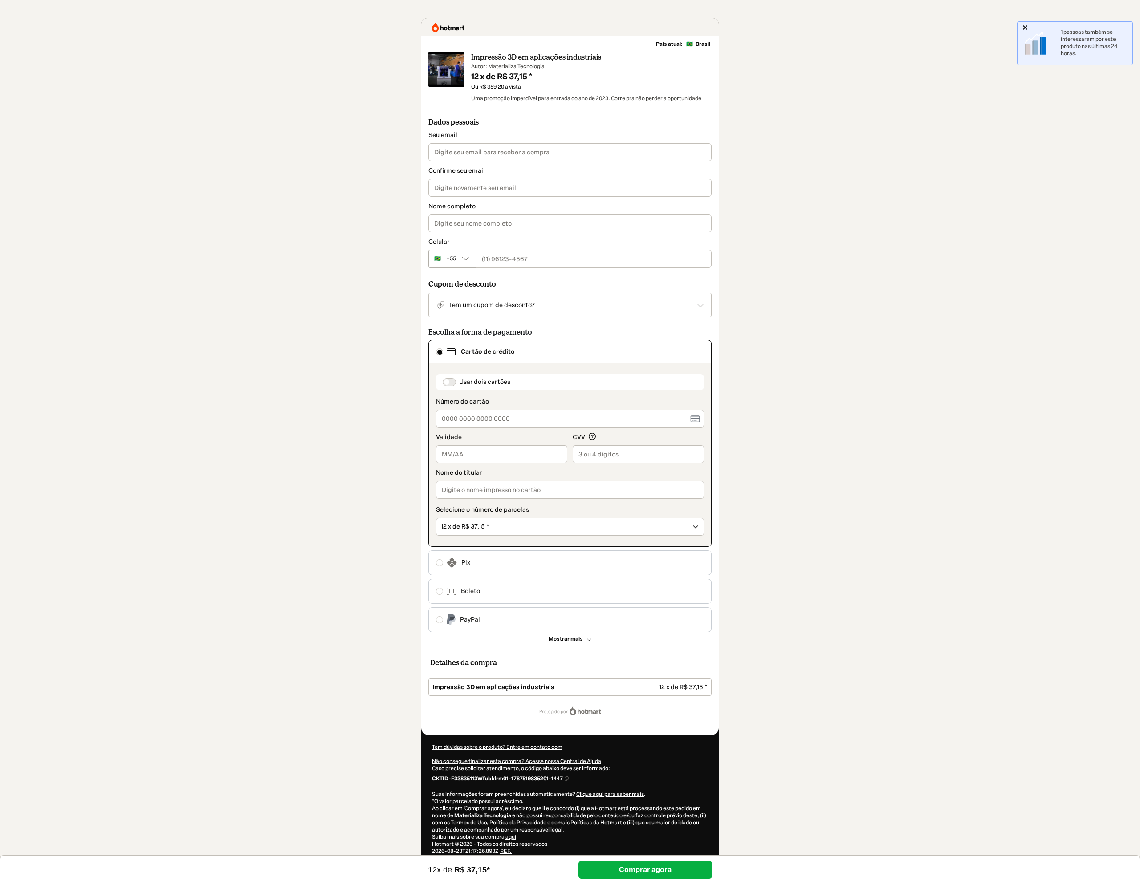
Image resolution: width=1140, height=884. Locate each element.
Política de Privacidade (517, 822)
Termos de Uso (468, 822)
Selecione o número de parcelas (482, 509)
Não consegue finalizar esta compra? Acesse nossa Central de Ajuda (516, 761)
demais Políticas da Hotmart (586, 822)
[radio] (439, 351)
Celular (438, 242)
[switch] (449, 382)
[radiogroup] (570, 486)
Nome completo (452, 206)
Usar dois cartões (484, 382)
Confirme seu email (456, 170)
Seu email (442, 135)
